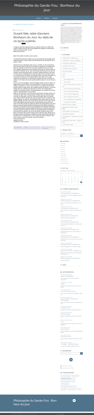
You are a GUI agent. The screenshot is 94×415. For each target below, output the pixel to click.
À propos (55, 18)
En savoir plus (62, 413)
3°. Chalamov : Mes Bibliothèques (69, 344)
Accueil (38, 18)
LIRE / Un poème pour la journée (71, 96)
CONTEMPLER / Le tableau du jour (70, 58)
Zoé (62, 215)
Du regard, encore (73, 208)
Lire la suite (63, 50)
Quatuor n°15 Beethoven (72, 193)
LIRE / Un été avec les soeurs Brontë (72, 88)
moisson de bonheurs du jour (68, 381)
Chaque (63, 283)
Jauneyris (63, 250)
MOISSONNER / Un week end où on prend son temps (71, 117)
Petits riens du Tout (66, 336)
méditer (45, 127)
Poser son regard (65, 314)
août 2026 (63, 143)
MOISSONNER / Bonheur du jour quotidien (69, 108)
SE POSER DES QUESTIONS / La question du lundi (71, 121)
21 (78, 180)
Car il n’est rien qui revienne (68, 291)
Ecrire (64, 74)
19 (71, 180)
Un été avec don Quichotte (70, 102)
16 (62, 180)
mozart (78, 389)
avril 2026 (63, 151)
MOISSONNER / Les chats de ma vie (71, 111)
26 (71, 182)
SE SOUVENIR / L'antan (68, 124)
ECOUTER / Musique (67, 71)
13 (74, 178)
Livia (62, 222)
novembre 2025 (64, 161)
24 (65, 182)
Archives (46, 18)
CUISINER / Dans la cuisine (69, 66)
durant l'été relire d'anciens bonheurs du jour (30, 128)
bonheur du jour (65, 383)
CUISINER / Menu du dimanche (70, 68)
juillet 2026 (63, 145)
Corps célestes (65, 329)
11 (68, 178)
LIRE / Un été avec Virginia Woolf (71, 94)
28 (78, 182)
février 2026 (63, 155)
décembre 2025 (64, 159)
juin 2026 (63, 147)
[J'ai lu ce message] (92, 413)
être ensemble (75, 375)
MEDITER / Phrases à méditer (34, 127)
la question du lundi (66, 378)
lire (73, 378)
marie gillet (63, 389)
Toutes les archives (65, 163)
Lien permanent (18, 127)
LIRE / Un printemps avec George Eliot (72, 99)
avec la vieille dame (65, 375)
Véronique (63, 208)
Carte (64, 265)
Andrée (63, 200)
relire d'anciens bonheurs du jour (68, 386)
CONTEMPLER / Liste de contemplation (72, 60)
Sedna (62, 244)
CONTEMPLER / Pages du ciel (69, 63)
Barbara (63, 258)
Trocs (62, 321)
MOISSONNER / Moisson (68, 114)
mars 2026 (63, 153)
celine (62, 193)
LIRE (64, 76)
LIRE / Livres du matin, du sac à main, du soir (72, 85)
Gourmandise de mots (69, 79)
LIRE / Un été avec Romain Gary (71, 91)
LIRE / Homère (67, 82)
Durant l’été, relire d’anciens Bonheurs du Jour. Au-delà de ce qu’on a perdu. (33, 37)
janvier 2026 (63, 157)
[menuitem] (38, 18)
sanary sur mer (71, 389)
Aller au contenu (4, 1)
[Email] (71, 359)
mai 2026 (63, 149)
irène (62, 229)
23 (62, 182)
